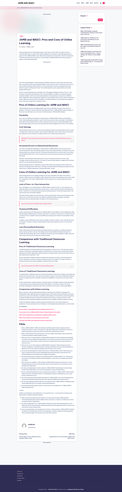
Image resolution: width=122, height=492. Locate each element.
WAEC (21, 36)
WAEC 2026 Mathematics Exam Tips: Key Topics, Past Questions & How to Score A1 (91, 46)
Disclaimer (20, 476)
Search (83, 16)
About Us (19, 471)
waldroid (31, 424)
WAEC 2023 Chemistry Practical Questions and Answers (34, 317)
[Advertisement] (47, 24)
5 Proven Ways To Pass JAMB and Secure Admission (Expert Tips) (36, 309)
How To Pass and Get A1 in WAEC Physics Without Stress (36, 203)
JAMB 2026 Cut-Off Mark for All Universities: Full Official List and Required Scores (90, 39)
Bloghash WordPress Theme (76, 489)
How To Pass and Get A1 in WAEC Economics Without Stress (37, 265)
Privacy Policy (20, 478)
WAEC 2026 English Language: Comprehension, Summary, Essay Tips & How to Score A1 (91, 32)
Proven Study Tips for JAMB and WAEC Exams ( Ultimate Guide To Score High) (39, 312)
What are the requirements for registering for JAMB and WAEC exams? (37, 314)
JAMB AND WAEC (26, 3)
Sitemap (19, 480)
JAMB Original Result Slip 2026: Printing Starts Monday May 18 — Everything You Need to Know (92, 61)
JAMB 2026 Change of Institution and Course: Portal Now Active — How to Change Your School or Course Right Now (91, 54)
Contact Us (20, 473)
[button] (31, 427)
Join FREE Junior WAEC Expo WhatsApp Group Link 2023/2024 (35, 320)
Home (18, 7)
